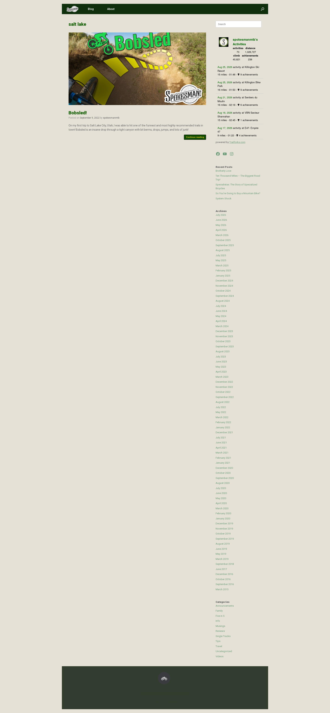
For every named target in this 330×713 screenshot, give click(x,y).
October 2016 (223, 579)
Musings (220, 626)
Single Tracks (223, 636)
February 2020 (223, 513)
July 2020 (221, 488)
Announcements (225, 605)
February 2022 (223, 422)
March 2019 (222, 559)
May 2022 (221, 412)
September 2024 (225, 295)
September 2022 (225, 397)
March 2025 (222, 265)
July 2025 (221, 255)
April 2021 (221, 447)
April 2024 (221, 321)
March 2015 (222, 589)
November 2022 (224, 387)
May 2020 (221, 498)
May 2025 (221, 260)
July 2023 (221, 356)
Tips (218, 641)
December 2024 (224, 280)
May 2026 (221, 225)
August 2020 (223, 483)
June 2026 (221, 219)
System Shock (223, 198)
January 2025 (223, 275)
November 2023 (224, 336)
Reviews (220, 631)
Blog (91, 9)
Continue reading (195, 137)
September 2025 (225, 245)
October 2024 (223, 290)
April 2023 (221, 371)
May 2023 (221, 366)
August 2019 (223, 543)
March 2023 (222, 376)
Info (218, 620)
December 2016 (224, 574)
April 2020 (221, 503)
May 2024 (221, 316)
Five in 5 (220, 615)
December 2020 (224, 467)
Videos (219, 656)
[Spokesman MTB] (72, 9)
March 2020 (222, 508)
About (111, 9)
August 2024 (223, 300)
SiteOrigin (162, 701)
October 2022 (223, 391)
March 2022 (222, 417)
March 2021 (222, 452)
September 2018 (225, 564)
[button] (262, 9)
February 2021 (223, 457)
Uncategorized (224, 651)
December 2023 (224, 331)
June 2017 (221, 569)
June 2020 (221, 493)
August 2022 (223, 402)
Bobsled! (78, 113)
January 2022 (223, 427)
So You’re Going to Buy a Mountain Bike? (238, 193)
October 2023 (223, 341)
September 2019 (225, 538)
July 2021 (221, 437)
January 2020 (223, 518)
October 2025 (223, 240)
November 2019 (224, 528)
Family (219, 610)
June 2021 (221, 442)
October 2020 (223, 472)
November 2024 (224, 285)
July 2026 (221, 214)
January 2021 (223, 462)
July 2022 (221, 407)
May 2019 (221, 553)
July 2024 (221, 306)
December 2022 (224, 381)
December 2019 (224, 523)
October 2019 (223, 533)
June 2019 (221, 548)
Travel (219, 646)
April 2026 (221, 230)
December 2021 (224, 432)
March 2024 (222, 326)
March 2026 (222, 235)
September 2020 (225, 478)
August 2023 (223, 351)
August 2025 (223, 250)
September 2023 (225, 346)
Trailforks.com (237, 142)
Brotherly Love (223, 170)
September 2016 (225, 584)
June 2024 (221, 311)
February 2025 (223, 270)
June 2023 (221, 361)
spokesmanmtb (111, 117)
